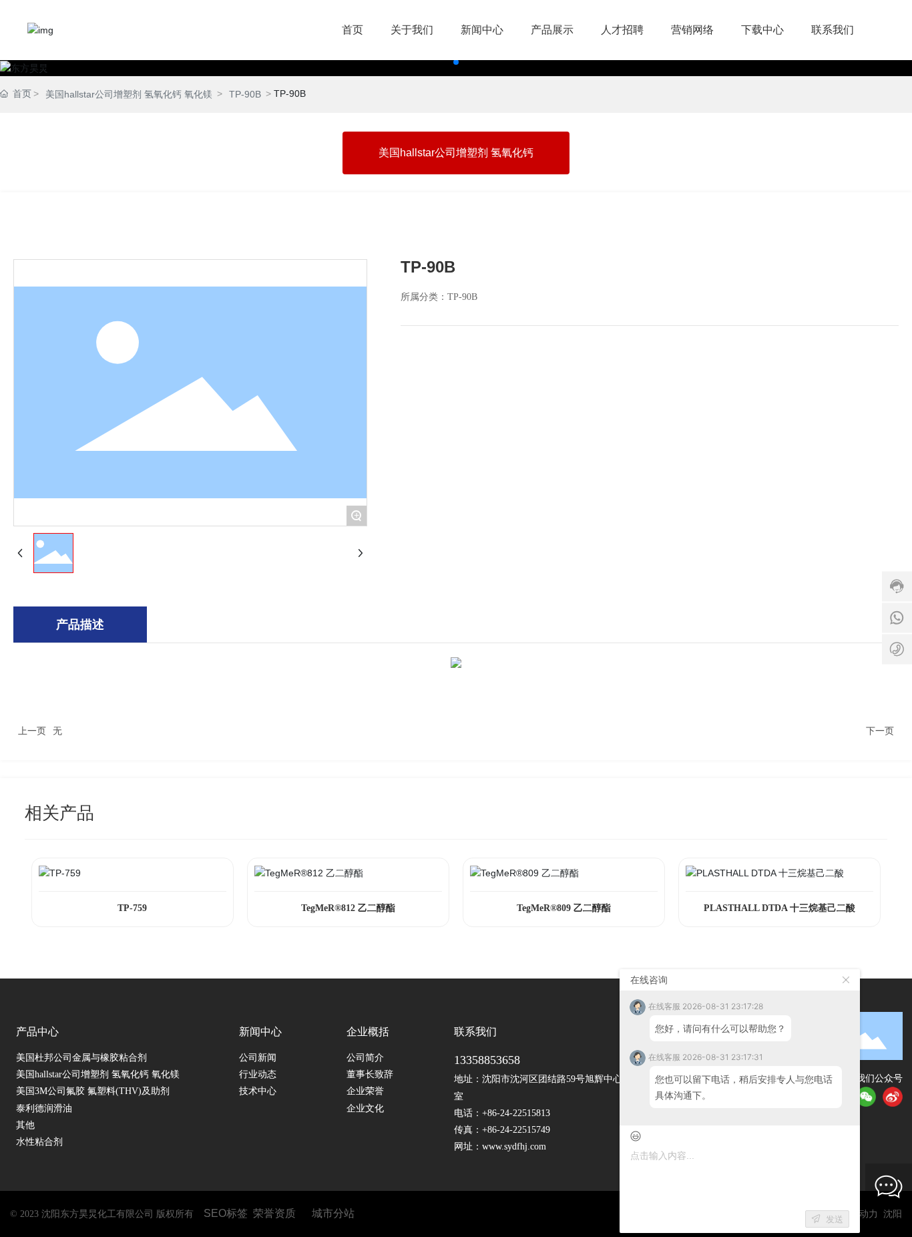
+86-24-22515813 (516, 1113)
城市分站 (333, 1213)
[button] (456, 62)
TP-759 (132, 908)
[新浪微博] (893, 1097)
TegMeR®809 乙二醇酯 (564, 908)
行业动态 (257, 1074)
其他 (25, 1125)
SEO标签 (226, 1213)
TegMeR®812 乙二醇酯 (348, 908)
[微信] (866, 1097)
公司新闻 (257, 1058)
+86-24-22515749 (516, 1130)
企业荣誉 (365, 1091)
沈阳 (892, 1213)
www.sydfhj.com (514, 1146)
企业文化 (365, 1108)
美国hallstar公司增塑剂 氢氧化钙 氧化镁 (128, 94)
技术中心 (257, 1091)
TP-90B (245, 94)
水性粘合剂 (39, 1142)
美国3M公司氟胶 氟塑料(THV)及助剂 (93, 1091)
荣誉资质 (274, 1213)
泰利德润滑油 (44, 1108)
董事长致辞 (370, 1074)
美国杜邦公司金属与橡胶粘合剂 (81, 1058)
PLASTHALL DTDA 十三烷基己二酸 (779, 908)
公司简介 (365, 1058)
